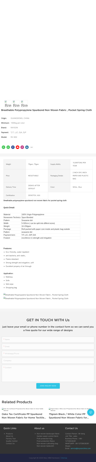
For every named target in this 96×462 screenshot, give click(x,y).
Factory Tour (11, 439)
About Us (9, 436)
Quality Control (11, 441)
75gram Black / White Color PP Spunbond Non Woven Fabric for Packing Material (68, 416)
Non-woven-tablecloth (45, 446)
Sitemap (64, 458)
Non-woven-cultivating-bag (47, 443)
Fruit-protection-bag (44, 439)
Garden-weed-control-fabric (47, 436)
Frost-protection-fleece (46, 441)
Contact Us (10, 443)
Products (9, 434)
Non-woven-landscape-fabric (48, 434)
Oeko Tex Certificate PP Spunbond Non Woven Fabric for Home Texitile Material (23, 416)
